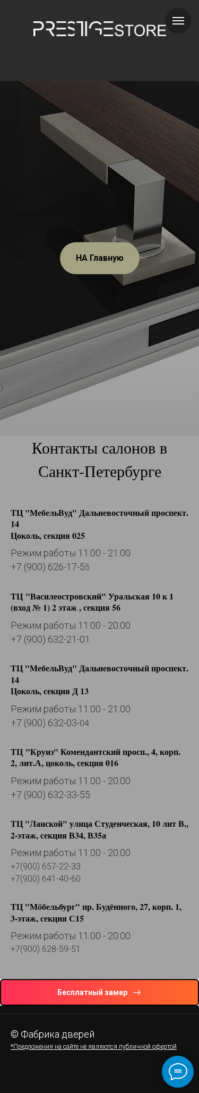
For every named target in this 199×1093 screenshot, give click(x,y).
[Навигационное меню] (178, 20)
